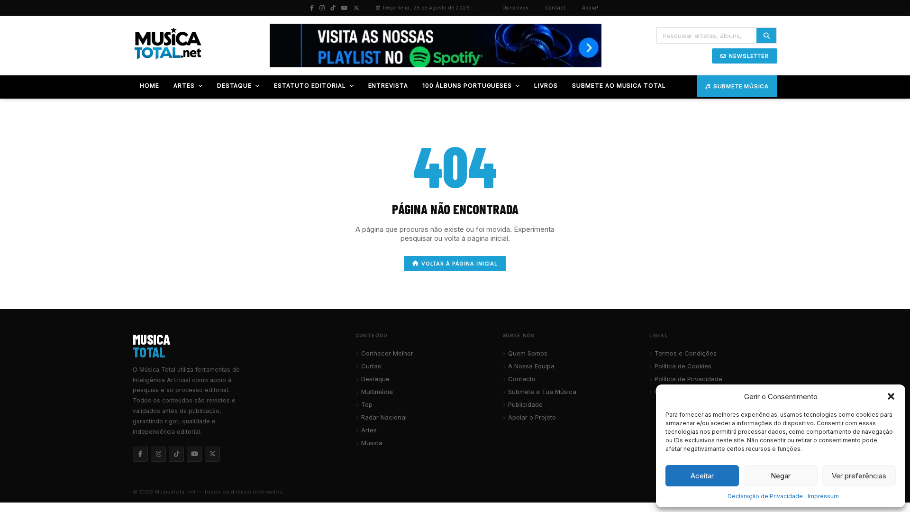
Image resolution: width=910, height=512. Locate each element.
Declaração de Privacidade (765, 496)
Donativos (515, 8)
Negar (781, 475)
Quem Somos (527, 353)
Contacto (522, 379)
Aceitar (702, 475)
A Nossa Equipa (531, 366)
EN (487, 8)
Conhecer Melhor (387, 353)
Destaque (375, 379)
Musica (371, 443)
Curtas (371, 366)
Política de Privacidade (688, 379)
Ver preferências (859, 475)
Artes (369, 430)
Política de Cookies (683, 366)
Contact (555, 8)
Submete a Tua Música (542, 391)
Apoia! (590, 8)
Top (367, 404)
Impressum (823, 496)
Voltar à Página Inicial (459, 263)
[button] (891, 396)
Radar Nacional (384, 417)
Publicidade (525, 404)
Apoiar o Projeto (532, 417)
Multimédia (377, 391)
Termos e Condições (686, 353)
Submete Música (741, 86)
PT (473, 8)
